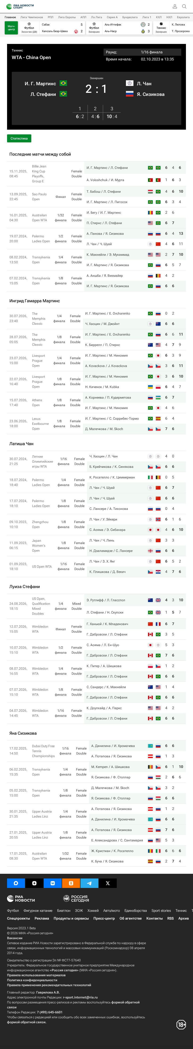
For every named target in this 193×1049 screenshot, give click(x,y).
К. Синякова (124, 467)
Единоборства (136, 910)
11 (181, 244)
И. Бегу (92, 212)
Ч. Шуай (106, 244)
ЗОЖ (79, 910)
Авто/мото (111, 910)
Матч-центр (11, 28)
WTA (17, 57)
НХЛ (169, 17)
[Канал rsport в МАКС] (16, 883)
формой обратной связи (26, 1022)
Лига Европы (67, 17)
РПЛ (50, 17)
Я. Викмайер (113, 275)
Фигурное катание (38, 910)
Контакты (154, 918)
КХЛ (159, 17)
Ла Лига (96, 17)
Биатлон (63, 910)
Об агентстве (131, 918)
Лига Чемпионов (31, 17)
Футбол (13, 910)
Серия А (112, 17)
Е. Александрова (104, 840)
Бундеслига (130, 17)
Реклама (42, 918)
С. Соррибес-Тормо (124, 418)
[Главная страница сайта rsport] (30, 6)
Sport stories (161, 910)
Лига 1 (146, 17)
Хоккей (93, 910)
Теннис (17, 50)
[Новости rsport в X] (108, 883)
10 (181, 191)
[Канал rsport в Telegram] (89, 883)
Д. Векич (119, 572)
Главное (10, 17)
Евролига (183, 17)
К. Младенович (116, 624)
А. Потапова (100, 756)
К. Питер (93, 666)
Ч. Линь (108, 540)
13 (181, 233)
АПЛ (83, 17)
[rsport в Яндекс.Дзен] (34, 883)
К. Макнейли (96, 254)
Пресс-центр (104, 918)
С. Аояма (96, 530)
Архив (183, 918)
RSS (170, 918)
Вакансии (14, 938)
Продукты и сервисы (71, 918)
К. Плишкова (99, 572)
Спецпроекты (18, 918)
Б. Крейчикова (100, 467)
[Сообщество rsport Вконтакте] (53, 883)
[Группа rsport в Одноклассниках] (71, 883)
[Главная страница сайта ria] (7, 6)
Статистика (19, 138)
